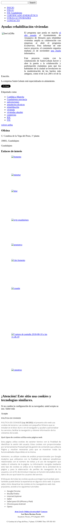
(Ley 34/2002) (27, 422)
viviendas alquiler (15, 112)
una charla (56, 51)
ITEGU (10, 10)
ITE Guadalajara (14, 13)
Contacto (44, 511)
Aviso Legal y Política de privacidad (27, 511)
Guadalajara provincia (17, 99)
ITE (9, 120)
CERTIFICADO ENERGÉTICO (22, 15)
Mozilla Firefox (13, 493)
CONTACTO (13, 20)
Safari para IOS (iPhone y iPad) (20, 501)
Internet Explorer (14, 496)
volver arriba (7, 125)
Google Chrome (13, 491)
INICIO (10, 7)
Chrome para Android (16, 504)
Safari (9, 499)
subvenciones (13, 102)
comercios (11, 115)
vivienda (11, 109)
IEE (9, 117)
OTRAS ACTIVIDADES (19, 18)
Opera (9, 506)
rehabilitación (13, 107)
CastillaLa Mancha (15, 97)
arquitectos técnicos (16, 104)
